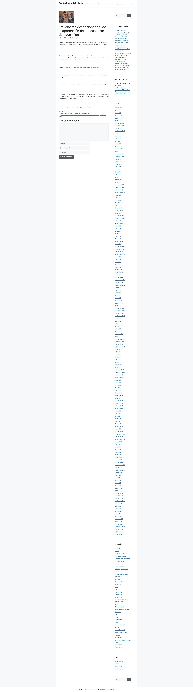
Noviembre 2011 (119, 341)
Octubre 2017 (119, 159)
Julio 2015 (118, 228)
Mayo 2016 (118, 203)
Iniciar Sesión (119, 661)
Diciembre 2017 (119, 154)
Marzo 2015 (118, 239)
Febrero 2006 (119, 519)
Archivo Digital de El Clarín (71, 3)
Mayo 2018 (118, 141)
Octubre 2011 (119, 344)
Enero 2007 (118, 490)
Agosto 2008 (118, 442)
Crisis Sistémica (119, 561)
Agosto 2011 (118, 349)
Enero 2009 (118, 429)
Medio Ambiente (111, 4)
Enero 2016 (118, 213)
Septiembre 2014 (120, 254)
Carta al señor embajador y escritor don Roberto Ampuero (75, 113)
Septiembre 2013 (120, 285)
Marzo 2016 (118, 208)
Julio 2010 (118, 382)
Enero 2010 (118, 398)
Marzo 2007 (118, 485)
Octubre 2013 (119, 282)
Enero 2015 (118, 244)
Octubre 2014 (119, 251)
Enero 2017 (118, 182)
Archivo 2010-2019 (120, 30)
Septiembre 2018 (120, 131)
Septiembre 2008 (120, 439)
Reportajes (118, 635)
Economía (104, 4)
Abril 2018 (118, 144)
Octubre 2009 (119, 406)
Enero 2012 (118, 336)
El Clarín (132, 4)
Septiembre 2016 (120, 192)
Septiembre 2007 (120, 470)
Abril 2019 (118, 113)
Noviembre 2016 (120, 187)
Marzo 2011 (118, 362)
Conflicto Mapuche (120, 556)
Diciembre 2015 (119, 215)
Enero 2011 (118, 367)
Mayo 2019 (118, 110)
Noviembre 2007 (120, 465)
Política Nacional (65, 111)
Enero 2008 (118, 460)
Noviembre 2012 (120, 311)
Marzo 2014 (118, 269)
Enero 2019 (118, 120)
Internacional (93, 4)
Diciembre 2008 (119, 431)
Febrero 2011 (118, 364)
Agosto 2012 (118, 318)
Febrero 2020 (119, 108)
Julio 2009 (118, 413)
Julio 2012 (118, 321)
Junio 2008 (118, 447)
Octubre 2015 (119, 221)
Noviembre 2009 (120, 403)
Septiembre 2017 (120, 161)
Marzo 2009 (118, 424)
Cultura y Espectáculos (121, 574)
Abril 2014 (118, 267)
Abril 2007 (118, 483)
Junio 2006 (118, 508)
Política (87, 4)
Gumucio (117, 589)
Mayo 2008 (118, 449)
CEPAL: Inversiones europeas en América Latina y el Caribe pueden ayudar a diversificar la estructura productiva (122, 65)
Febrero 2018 (119, 149)
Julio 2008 (118, 444)
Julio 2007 (118, 475)
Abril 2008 (118, 452)
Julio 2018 (118, 136)
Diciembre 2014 (119, 246)
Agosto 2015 (118, 226)
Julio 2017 (118, 167)
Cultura (98, 4)
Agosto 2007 (118, 472)
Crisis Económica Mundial (122, 558)
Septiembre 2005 (120, 532)
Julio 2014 (118, 259)
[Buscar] (129, 15)
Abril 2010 (118, 390)
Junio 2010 (118, 385)
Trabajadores (119, 645)
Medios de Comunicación (122, 609)
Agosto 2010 (118, 380)
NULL (116, 617)
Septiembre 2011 (120, 347)
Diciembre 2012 (119, 308)
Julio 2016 (118, 197)
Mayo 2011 (118, 357)
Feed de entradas (120, 664)
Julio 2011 (118, 352)
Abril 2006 (118, 514)
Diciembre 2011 (119, 339)
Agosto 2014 (118, 257)
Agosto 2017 (118, 164)
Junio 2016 (118, 200)
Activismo (117, 548)
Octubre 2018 (119, 128)
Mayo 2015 (118, 233)
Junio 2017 (118, 169)
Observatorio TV (120, 619)
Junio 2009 (118, 416)
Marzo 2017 (118, 177)
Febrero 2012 (119, 334)
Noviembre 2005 (120, 526)
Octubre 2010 (119, 375)
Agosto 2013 (118, 287)
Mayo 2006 (118, 511)
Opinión (117, 622)
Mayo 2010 (118, 388)
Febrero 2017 (119, 179)
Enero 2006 (118, 521)
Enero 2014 (118, 275)
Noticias (117, 614)
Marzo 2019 (118, 115)
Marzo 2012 (118, 331)
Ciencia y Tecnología (121, 553)
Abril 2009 (118, 421)
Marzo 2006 (118, 516)
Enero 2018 (118, 151)
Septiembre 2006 (120, 501)
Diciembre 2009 (119, 400)
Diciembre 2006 (119, 493)
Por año (124, 4)
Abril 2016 (118, 205)
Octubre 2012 (119, 313)
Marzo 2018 (118, 146)
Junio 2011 (118, 354)
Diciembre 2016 (119, 185)
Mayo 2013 (118, 295)
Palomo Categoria (120, 625)
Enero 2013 (118, 305)
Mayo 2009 (118, 418)
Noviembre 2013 (120, 280)
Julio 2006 (118, 506)
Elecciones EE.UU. (120, 582)
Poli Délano (118, 85)
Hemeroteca (118, 592)
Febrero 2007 (119, 488)
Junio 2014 (118, 262)
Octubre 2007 (119, 467)
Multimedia (118, 612)
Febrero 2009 (119, 426)
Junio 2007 (118, 478)
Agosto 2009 (119, 411)
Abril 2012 (118, 329)
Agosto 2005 (118, 534)
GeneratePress (110, 689)
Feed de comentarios (121, 666)
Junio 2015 (118, 231)
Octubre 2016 (119, 190)
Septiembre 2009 (120, 408)
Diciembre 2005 (119, 524)
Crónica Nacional (120, 566)
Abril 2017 (118, 174)
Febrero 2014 (119, 272)
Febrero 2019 (119, 118)
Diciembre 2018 (119, 123)
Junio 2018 (118, 138)
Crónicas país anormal (121, 569)
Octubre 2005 (119, 529)
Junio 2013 (118, 293)
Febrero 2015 (119, 241)
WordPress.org (119, 669)
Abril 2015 (118, 236)
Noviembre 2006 (120, 496)
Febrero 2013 (119, 303)
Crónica (117, 564)
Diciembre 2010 (119, 370)
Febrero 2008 (119, 457)
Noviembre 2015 (120, 218)
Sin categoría (119, 637)
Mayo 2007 (118, 480)
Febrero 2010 (119, 395)
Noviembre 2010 (120, 372)
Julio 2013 (118, 290)
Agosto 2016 (118, 195)
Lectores (117, 604)
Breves (117, 551)
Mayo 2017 (118, 172)
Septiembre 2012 (120, 316)
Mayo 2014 (118, 264)
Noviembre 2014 (120, 249)
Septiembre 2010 (120, 377)
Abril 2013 (118, 298)
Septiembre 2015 (120, 223)
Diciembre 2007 (119, 462)
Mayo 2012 (118, 326)
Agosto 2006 (119, 503)
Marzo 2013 (118, 300)
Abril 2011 (118, 359)
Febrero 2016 (119, 210)
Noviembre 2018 (120, 126)
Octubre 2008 (119, 436)
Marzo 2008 (118, 454)
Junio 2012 (118, 323)
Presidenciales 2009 (121, 632)
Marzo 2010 (118, 393)
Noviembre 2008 (120, 434)
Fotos (116, 587)
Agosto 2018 (118, 133)
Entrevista (118, 4)
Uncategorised (119, 647)
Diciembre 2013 (119, 277)
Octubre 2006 (119, 498)
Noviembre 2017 (120, 156)
